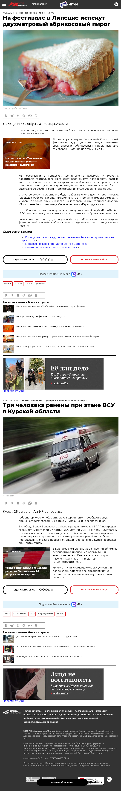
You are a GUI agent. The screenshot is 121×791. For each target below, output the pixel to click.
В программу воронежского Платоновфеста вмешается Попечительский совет (55, 346)
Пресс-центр (101, 711)
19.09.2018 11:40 (10, 13)
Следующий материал (62, 782)
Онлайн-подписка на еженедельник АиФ (69, 715)
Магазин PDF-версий (103, 715)
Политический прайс (88, 719)
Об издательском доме (35, 715)
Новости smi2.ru (13, 390)
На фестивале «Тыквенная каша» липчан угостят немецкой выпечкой (50, 326)
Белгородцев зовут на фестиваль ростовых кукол (40, 316)
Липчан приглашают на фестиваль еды (51, 247)
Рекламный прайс (32, 711)
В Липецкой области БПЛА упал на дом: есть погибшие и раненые (49, 656)
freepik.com (8, 496)
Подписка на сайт (84, 711)
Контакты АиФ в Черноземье (58, 711)
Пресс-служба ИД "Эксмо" (16, 108)
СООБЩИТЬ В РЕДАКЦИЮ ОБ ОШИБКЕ (40, 722)
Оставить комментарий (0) (94, 260)
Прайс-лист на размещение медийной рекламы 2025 (49, 719)
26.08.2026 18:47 (10, 400)
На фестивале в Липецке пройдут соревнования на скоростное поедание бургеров (57, 336)
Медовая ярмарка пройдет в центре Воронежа (56, 243)
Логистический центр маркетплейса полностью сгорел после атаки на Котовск (55, 646)
